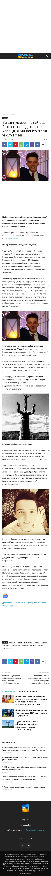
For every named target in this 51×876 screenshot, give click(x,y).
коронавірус (28, 642)
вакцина (12, 642)
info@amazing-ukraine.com (33, 830)
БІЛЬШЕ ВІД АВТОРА (28, 691)
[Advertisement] (25, 26)
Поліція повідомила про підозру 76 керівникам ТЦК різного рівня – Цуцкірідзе (31, 713)
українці (33, 645)
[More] (43, 144)
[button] (4, 56)
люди (37, 642)
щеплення (7, 648)
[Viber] (32, 144)
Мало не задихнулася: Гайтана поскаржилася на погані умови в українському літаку (12, 679)
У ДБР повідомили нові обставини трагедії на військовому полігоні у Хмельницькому (25, 768)
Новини (13, 115)
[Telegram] (26, 144)
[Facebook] (4, 144)
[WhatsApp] (21, 144)
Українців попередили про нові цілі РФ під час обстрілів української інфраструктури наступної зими (24, 778)
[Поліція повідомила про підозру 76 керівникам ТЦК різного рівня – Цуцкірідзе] (8, 713)
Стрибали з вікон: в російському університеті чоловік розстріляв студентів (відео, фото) (38, 679)
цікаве (40, 645)
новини (44, 642)
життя (20, 642)
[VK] (37, 144)
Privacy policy (25, 825)
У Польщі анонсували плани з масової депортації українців (25, 787)
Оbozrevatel (12, 239)
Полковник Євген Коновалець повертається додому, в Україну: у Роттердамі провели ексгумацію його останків (24, 749)
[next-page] (27, 735)
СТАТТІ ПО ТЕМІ (9, 691)
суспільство (16, 645)
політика (6, 645)
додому (5, 115)
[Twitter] (10, 144)
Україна (25, 645)
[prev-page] (23, 735)
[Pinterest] (15, 144)
